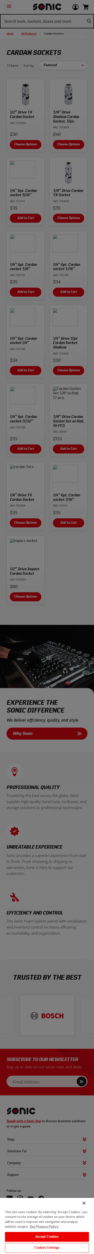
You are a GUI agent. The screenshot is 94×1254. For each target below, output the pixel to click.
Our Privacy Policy (44, 1226)
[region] (47, 1226)
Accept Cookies (47, 1236)
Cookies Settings (46, 1247)
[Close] (83, 1203)
